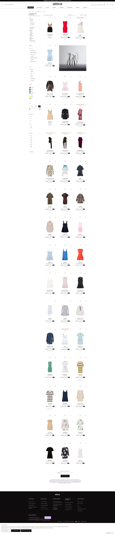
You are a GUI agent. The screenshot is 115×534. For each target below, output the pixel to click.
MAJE (65, 346)
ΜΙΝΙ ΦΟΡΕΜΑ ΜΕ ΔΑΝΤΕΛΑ (65, 291)
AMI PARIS (80, 374)
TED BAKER (65, 432)
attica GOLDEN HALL (32, 503)
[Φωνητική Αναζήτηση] (104, 4)
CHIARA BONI (65, 34)
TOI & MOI (50, 432)
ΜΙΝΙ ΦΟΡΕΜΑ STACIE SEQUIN (65, 263)
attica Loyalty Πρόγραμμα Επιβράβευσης (57, 505)
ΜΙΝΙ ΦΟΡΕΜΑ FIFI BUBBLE (50, 263)
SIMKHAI (65, 234)
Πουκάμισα (31, 35)
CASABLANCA (80, 346)
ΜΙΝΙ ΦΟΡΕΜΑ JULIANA (80, 235)
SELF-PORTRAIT (50, 290)
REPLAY (80, 460)
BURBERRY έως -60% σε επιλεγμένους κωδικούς (51, 0)
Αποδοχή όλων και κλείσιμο (26, 530)
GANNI (80, 178)
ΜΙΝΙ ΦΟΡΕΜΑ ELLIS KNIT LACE (65, 235)
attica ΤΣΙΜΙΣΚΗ (31, 505)
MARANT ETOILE (80, 318)
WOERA (49, 234)
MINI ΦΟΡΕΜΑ (65, 207)
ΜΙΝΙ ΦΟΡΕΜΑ (80, 36)
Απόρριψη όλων (15, 530)
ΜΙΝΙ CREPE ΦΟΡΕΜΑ (50, 291)
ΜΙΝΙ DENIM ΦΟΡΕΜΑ (80, 291)
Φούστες (31, 30)
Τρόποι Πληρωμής (44, 501)
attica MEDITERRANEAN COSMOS (33, 508)
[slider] (29, 108)
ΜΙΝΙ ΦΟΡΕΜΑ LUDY (80, 319)
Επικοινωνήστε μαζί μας (69, 502)
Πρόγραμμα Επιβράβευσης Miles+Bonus (55, 508)
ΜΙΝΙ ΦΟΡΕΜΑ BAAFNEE (65, 461)
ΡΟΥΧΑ (36, 11)
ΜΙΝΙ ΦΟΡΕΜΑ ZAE (50, 347)
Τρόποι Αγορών (68, 509)
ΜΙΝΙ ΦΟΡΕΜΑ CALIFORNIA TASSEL (80, 123)
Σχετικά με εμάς (80, 501)
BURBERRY (65, 374)
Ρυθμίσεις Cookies (5, 530)
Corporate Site (79, 510)
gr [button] (2, 4)
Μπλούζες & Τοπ (32, 27)
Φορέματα (39, 11)
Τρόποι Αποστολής (44, 503)
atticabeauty (71, 521)
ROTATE (49, 318)
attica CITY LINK (31, 501)
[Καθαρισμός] (102, 4)
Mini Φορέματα (32, 22)
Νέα (78, 505)
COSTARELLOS (50, 34)
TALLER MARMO (80, 122)
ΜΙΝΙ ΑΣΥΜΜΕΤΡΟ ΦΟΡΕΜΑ (80, 151)
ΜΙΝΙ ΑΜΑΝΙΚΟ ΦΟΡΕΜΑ (80, 461)
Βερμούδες (31, 38)
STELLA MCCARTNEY (50, 178)
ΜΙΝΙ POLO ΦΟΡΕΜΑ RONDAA (50, 461)
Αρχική (29, 11)
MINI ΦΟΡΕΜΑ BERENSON (50, 151)
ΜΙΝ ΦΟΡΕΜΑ (65, 375)
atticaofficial (67, 521)
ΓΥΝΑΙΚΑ (33, 11)
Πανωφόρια (31, 19)
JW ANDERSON (65, 178)
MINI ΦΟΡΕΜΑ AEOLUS (80, 404)
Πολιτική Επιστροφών (44, 505)
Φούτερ (31, 34)
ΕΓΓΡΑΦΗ (47, 517)
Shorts (31, 39)
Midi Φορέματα (32, 23)
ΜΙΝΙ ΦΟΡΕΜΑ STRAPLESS (50, 433)
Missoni (73, 481)
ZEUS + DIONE (80, 403)
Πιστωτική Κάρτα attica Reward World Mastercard (57, 502)
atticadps (60, 521)
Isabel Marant (77, 481)
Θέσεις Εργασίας (80, 503)
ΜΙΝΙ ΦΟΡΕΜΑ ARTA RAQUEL (80, 263)
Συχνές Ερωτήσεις (68, 504)
